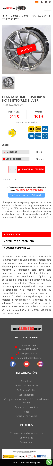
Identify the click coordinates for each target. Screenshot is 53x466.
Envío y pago (26, 437)
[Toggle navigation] (47, 8)
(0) (49, 2)
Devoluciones (26, 442)
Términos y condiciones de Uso (26, 433)
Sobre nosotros (27, 394)
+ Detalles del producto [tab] (19, 241)
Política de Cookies (26, 390)
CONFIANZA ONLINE (26, 416)
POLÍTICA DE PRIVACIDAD (29, 190)
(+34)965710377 (29, 353)
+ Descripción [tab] (12, 234)
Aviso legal (26, 381)
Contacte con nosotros (26, 407)
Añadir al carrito (33, 169)
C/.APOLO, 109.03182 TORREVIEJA (28, 347)
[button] (37, 2)
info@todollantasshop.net (28, 357)
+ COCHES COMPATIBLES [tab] (17, 247)
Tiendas (26, 411)
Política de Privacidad (26, 385)
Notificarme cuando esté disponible (26, 195)
